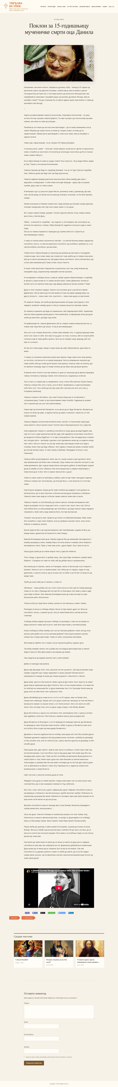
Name (26, 1022)
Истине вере (59, 19)
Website (26, 1047)
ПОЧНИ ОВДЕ (52, 6)
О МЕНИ (105, 6)
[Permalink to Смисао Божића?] (28, 948)
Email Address (28, 1034)
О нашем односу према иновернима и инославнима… (88, 960)
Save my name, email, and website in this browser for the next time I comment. (49, 1057)
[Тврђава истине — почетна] (6, 6)
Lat (113, 6)
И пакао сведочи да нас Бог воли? (56, 960)
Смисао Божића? (21, 959)
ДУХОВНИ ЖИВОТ (85, 6)
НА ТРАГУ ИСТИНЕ (72, 6)
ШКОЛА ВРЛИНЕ (96, 6)
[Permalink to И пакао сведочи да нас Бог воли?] (59, 948)
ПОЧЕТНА (43, 6)
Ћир (110, 6)
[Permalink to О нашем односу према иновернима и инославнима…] (90, 948)
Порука (26, 1003)
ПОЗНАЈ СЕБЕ (61, 6)
